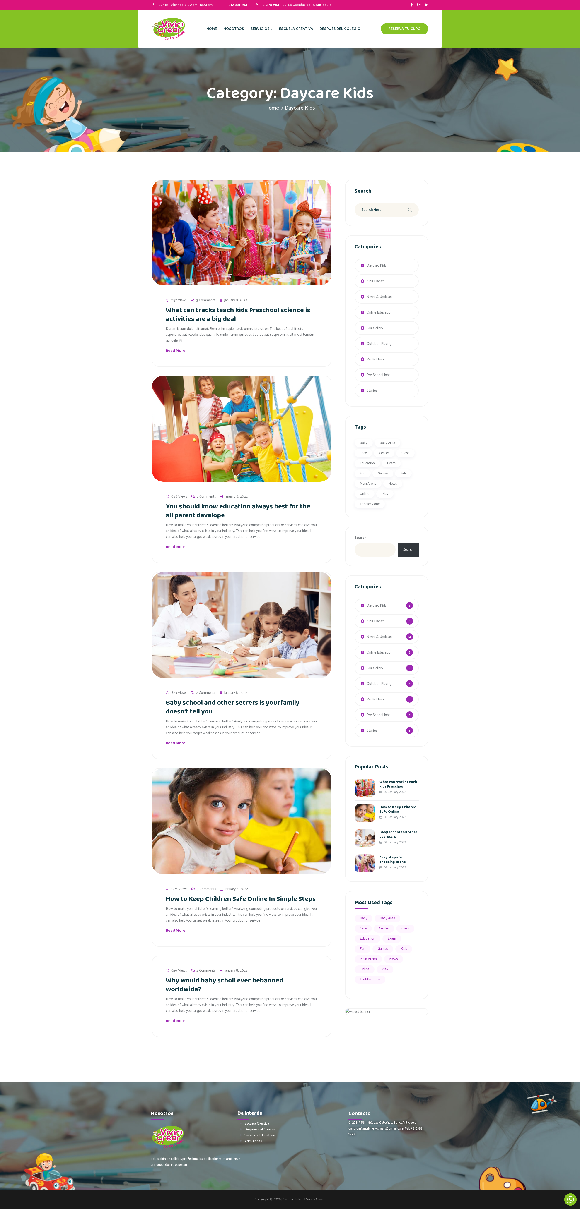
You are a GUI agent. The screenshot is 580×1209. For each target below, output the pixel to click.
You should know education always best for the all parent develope (238, 511)
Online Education (379, 312)
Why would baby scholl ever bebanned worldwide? (224, 985)
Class (405, 453)
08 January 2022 (394, 792)
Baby (363, 443)
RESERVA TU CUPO (404, 29)
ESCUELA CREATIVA (296, 29)
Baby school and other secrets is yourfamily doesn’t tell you (233, 707)
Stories (372, 391)
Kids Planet (375, 281)
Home (272, 108)
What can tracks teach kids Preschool (398, 784)
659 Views (179, 971)
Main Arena (368, 483)
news (393, 483)
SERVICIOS (260, 29)
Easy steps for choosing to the (392, 860)
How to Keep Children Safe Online (397, 809)
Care (363, 453)
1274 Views (179, 889)
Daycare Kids (377, 266)
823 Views (179, 693)
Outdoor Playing (379, 344)
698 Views (179, 497)
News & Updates (379, 297)
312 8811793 (238, 5)
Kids (403, 473)
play (385, 494)
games (383, 473)
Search (360, 538)
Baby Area (387, 443)
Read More (176, 350)
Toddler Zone (370, 504)
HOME (211, 29)
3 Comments (205, 300)
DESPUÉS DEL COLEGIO (340, 29)
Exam (391, 463)
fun (362, 473)
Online (364, 494)
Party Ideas (375, 359)
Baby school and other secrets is (398, 834)
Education (367, 463)
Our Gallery (375, 328)
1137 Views (179, 300)
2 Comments (206, 497)
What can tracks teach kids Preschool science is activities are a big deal (238, 315)
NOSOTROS (233, 29)
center (384, 453)
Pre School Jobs (378, 375)
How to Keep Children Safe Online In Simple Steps (241, 899)
